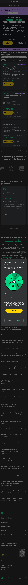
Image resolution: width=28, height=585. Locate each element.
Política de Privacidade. (15, 305)
